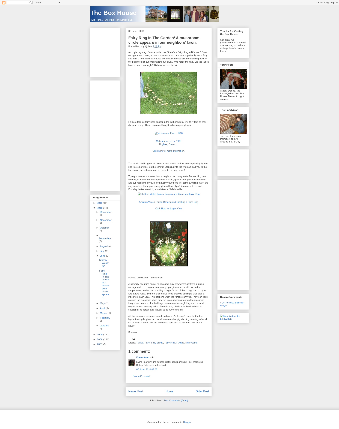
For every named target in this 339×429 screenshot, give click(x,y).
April (103, 308)
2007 (100, 344)
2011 (100, 203)
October (104, 227)
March (104, 313)
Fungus (180, 342)
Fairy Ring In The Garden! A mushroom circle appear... (104, 284)
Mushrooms (191, 342)
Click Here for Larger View (168, 208)
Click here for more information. (169, 151)
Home (169, 391)
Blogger (187, 422)
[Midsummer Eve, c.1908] (168, 133)
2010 (100, 207)
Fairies (139, 342)
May (102, 303)
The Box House (113, 12)
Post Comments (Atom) (176, 400)
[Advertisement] (103, 135)
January (104, 325)
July (102, 251)
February (105, 317)
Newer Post (135, 391)
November (106, 219)
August (104, 246)
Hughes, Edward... (168, 144)
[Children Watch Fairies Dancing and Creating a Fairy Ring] (168, 194)
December (106, 212)
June (103, 255)
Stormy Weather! (104, 262)
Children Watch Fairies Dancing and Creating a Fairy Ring (168, 202)
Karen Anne (142, 357)
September (105, 238)
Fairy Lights (157, 342)
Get (224, 303)
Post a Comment (141, 376)
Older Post (202, 391)
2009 (100, 334)
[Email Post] (133, 339)
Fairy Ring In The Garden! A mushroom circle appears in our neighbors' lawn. (164, 40)
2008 (100, 339)
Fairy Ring (170, 342)
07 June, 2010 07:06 (146, 369)
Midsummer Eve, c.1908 (168, 141)
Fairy (147, 342)
